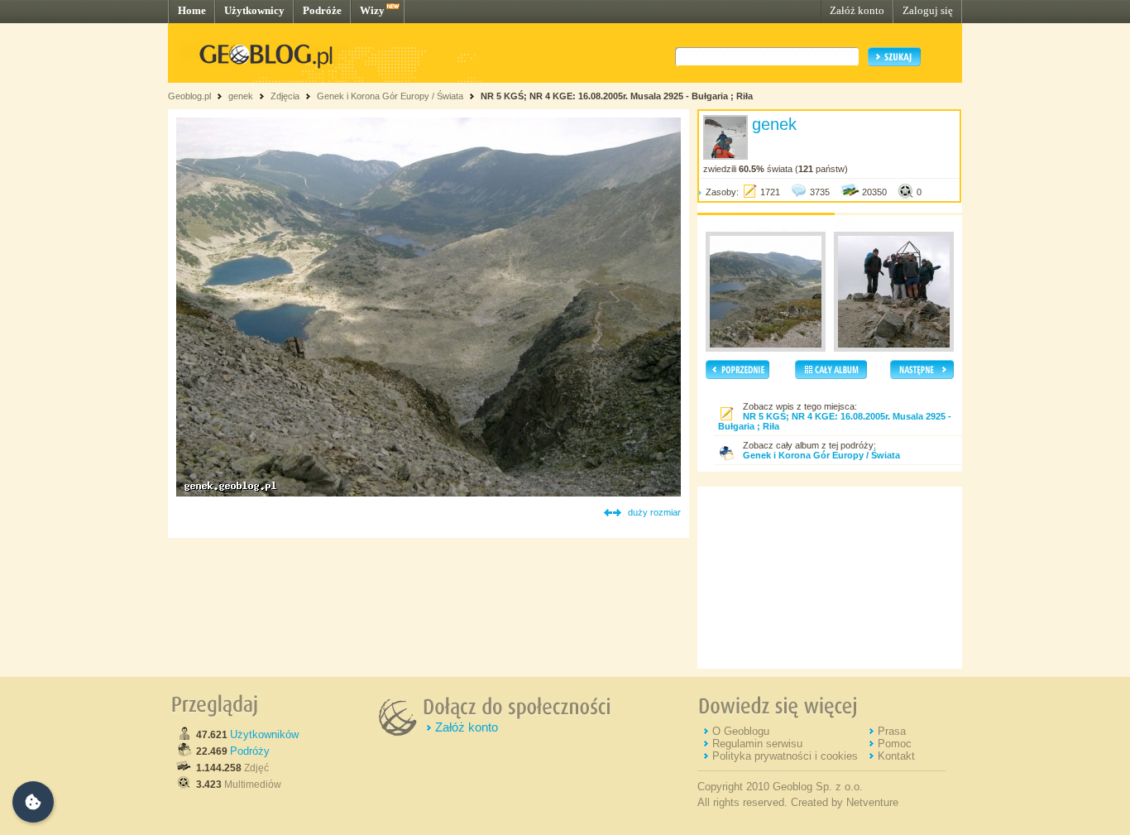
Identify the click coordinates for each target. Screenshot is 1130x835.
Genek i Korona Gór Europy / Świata (390, 96)
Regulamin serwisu (757, 743)
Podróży (250, 751)
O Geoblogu (740, 731)
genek (240, 96)
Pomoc (895, 743)
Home (192, 10)
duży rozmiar (654, 512)
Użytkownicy (254, 10)
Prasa (892, 731)
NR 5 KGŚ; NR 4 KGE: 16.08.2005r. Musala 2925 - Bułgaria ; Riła (617, 96)
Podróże (322, 10)
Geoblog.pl (189, 96)
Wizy (372, 10)
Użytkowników (264, 734)
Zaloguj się (928, 10)
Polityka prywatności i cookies (785, 756)
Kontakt (896, 756)
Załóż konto (857, 10)
